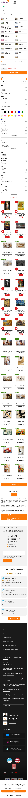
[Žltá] (12, 116)
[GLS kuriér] (7, 779)
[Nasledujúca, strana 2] (14, 488)
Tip (14, 91)
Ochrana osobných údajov (9, 645)
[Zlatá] (22, 116)
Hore (14, 494)
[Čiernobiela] (9, 112)
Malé (14, 177)
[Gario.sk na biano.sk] (14, 767)
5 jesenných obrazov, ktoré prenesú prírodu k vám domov (14, 679)
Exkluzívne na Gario (14, 93)
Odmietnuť (18, 795)
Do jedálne (14, 130)
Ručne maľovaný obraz (14, 106)
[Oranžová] (9, 116)
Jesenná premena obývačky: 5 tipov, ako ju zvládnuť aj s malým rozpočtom (14, 685)
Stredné (14, 178)
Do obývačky (14, 127)
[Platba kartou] (20, 779)
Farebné (14, 121)
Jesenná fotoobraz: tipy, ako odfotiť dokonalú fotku (12, 690)
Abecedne (3, 64)
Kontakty (5, 630)
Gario (14, 100)
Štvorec (14, 172)
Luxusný (14, 143)
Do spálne (14, 132)
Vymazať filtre (12, 68)
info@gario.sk (12, 723)
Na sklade (14, 87)
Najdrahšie (20, 61)
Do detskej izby (14, 133)
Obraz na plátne (14, 104)
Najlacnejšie (13, 61)
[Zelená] (22, 112)
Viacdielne (14, 155)
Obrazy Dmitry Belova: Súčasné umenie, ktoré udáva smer (13, 663)
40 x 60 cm (14, 190)
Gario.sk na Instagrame (16, 742)
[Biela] (2, 112)
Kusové (14, 154)
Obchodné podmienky (8, 641)
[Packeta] (14, 779)
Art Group (14, 98)
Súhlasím (14, 791)
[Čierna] (5, 112)
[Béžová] (2, 116)
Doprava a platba (7, 633)
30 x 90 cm (14, 187)
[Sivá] (16, 116)
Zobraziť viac (14, 618)
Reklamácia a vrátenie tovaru (10, 649)
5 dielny (14, 163)
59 (16, 488)
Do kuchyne (14, 129)
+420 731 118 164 (13, 718)
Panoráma (14, 171)
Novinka (14, 90)
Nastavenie (10, 795)
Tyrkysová (14, 123)
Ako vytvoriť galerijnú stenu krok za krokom (14, 694)
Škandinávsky (14, 146)
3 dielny (14, 161)
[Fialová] (19, 116)
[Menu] (15, 2)
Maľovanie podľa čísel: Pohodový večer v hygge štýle (13, 699)
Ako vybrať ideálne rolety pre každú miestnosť (12, 658)
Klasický (14, 141)
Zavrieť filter (14, 72)
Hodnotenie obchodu (14, 569)
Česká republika (10, 772)
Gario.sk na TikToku (16, 749)
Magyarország (21, 772)
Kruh (14, 169)
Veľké (14, 180)
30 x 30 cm (14, 186)
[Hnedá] (16, 112)
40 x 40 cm (14, 189)
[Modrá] (19, 112)
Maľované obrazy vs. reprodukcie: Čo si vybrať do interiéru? (13, 668)
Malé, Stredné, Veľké (14, 181)
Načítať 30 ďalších (14, 484)
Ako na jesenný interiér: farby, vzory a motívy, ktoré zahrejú (12, 674)
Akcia (14, 89)
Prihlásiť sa (7, 560)
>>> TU (20, 788)
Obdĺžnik (14, 168)
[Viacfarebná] (2, 119)
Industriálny (14, 145)
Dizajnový (14, 142)
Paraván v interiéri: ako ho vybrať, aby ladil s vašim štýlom (13, 704)
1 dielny (3, 68)
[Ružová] (5, 116)
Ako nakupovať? (7, 637)
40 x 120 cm (14, 191)
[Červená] (12, 112)
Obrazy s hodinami (5, 506)
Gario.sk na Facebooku (16, 735)
